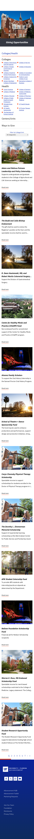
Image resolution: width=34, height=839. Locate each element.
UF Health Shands (24, 104)
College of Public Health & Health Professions (8, 100)
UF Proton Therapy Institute (24, 109)
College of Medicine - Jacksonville (25, 92)
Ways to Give (8, 125)
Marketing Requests (11, 796)
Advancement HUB (10, 790)
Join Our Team (9, 805)
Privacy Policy (9, 814)
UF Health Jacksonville (7, 109)
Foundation (8, 808)
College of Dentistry (25, 89)
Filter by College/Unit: (17, 132)
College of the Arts (24, 62)
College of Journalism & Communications (25, 73)
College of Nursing (9, 96)
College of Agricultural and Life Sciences (10, 63)
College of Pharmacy (25, 96)
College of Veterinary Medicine (25, 99)
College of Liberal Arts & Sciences (10, 78)
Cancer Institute (8, 89)
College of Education (25, 67)
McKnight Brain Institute (8, 105)
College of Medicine (9, 92)
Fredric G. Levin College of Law (23, 78)
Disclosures (8, 811)
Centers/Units (8, 118)
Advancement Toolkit (11, 793)
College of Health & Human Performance (10, 73)
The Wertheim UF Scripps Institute (9, 113)
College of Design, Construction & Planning (9, 68)
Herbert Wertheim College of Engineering (10, 82)
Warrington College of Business (25, 82)
